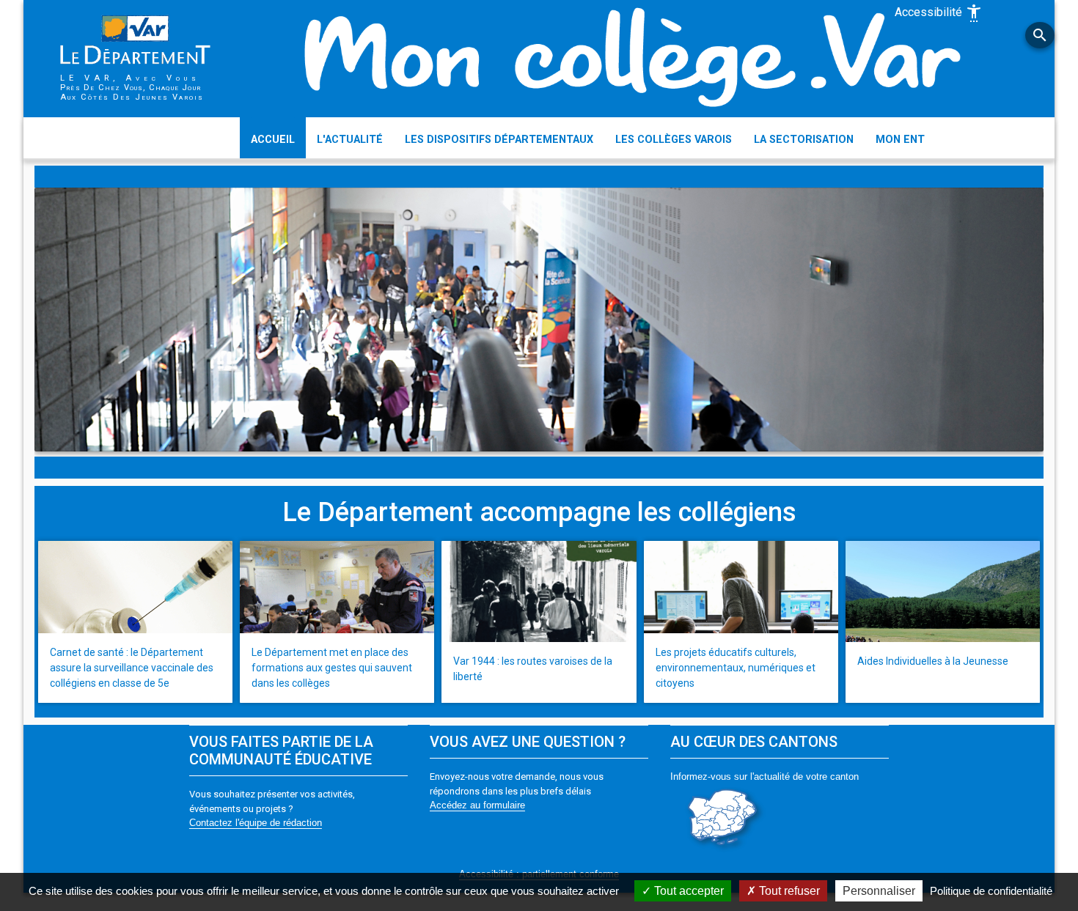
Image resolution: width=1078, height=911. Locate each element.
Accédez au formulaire (477, 805)
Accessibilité (939, 13)
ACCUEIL (273, 139)
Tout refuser (788, 891)
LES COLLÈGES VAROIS (673, 139)
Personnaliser (879, 891)
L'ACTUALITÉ (350, 139)
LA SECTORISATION (804, 139)
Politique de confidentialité (991, 891)
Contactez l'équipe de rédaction (255, 822)
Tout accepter (687, 891)
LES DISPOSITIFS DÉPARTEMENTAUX (499, 139)
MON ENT (900, 139)
